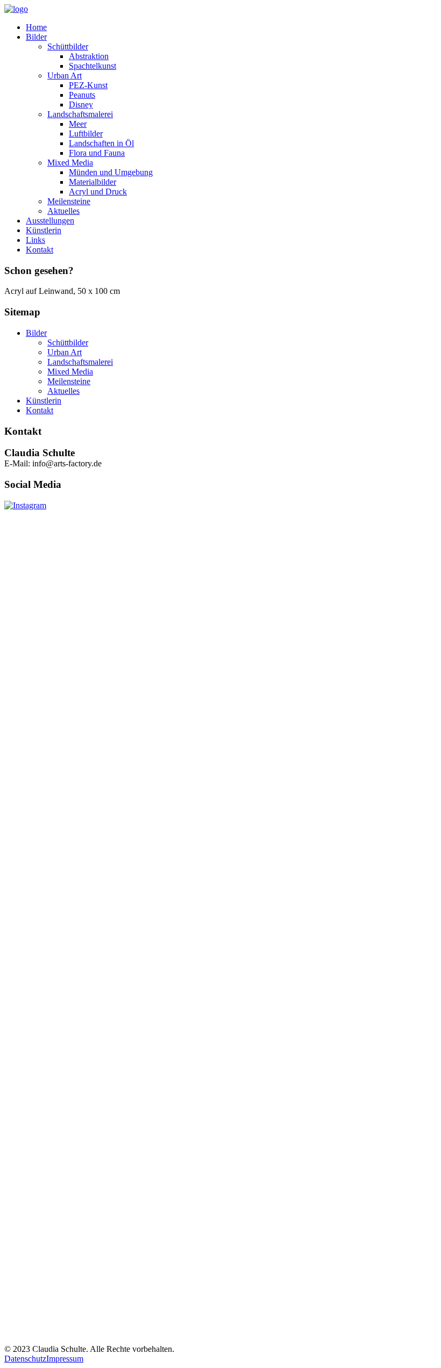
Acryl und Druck (98, 191)
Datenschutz (25, 1358)
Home (36, 27)
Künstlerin (43, 230)
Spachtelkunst (92, 65)
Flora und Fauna (97, 152)
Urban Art (64, 75)
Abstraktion (89, 56)
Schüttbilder (67, 46)
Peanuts (82, 94)
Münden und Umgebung (111, 172)
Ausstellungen (50, 220)
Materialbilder (92, 181)
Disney (81, 104)
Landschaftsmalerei (80, 114)
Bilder (36, 36)
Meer (78, 123)
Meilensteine (68, 201)
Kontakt (39, 249)
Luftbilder (86, 133)
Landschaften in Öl (101, 143)
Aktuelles (63, 210)
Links (35, 239)
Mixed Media (70, 162)
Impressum (64, 1358)
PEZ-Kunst (88, 85)
